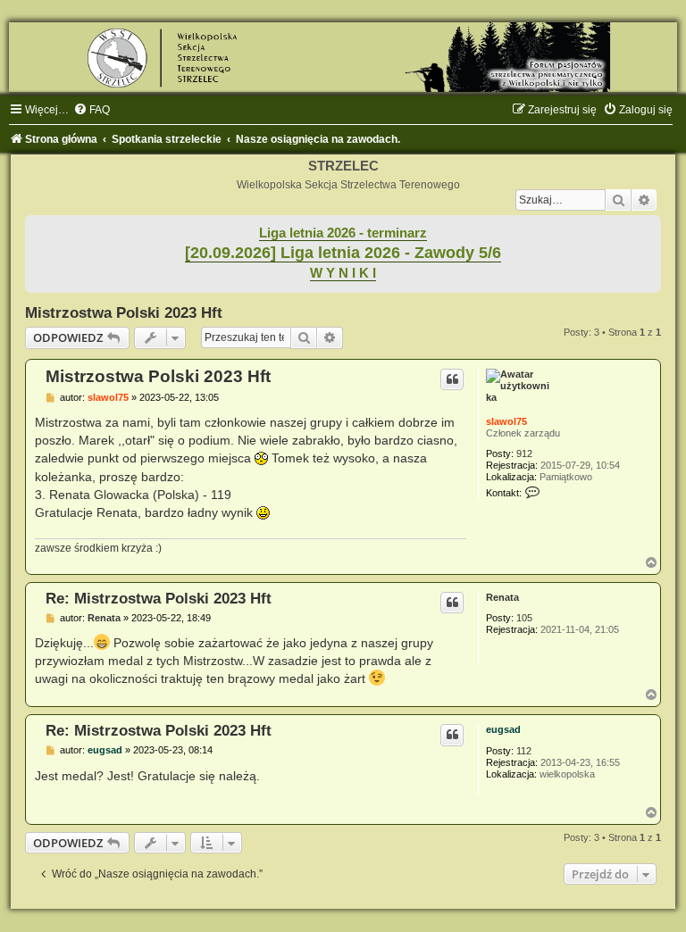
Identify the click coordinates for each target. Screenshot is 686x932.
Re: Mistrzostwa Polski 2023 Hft (159, 598)
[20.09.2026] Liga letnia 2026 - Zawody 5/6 (343, 253)
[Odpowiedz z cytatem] (452, 379)
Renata (502, 597)
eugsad (503, 729)
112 (523, 750)
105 (524, 617)
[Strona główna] (343, 57)
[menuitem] (91, 110)
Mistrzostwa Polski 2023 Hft (123, 312)
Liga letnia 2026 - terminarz (343, 233)
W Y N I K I (343, 273)
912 (524, 453)
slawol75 (506, 421)
